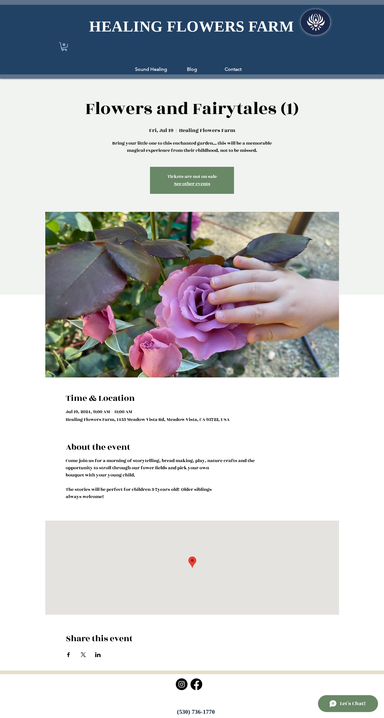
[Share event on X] (83, 654)
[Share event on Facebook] (68, 654)
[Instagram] (182, 684)
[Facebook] (196, 684)
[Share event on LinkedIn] (98, 654)
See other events (192, 183)
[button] (64, 46)
